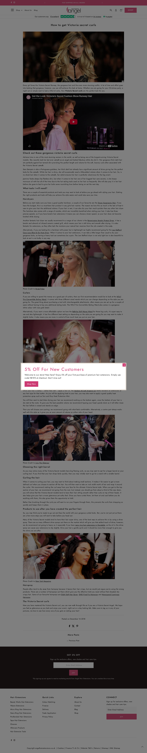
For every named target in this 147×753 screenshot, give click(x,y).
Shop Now (31, 384)
